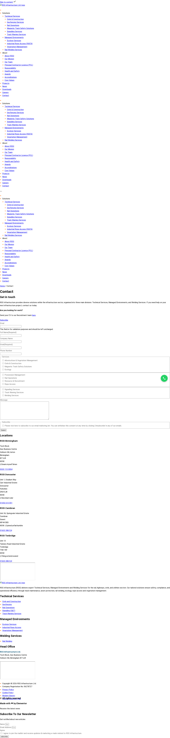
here (34, 315)
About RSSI (9, 56)
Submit (3, 430)
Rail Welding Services (13, 50)
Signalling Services (14, 31)
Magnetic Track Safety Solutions (20, 28)
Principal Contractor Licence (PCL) (19, 65)
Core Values (9, 80)
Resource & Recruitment (15, 381)
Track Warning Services (16, 34)
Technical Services (12, 16)
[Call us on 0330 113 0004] (164, 378)
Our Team (8, 62)
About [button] (4, 238)
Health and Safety (12, 71)
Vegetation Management (17, 47)
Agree (2, 730)
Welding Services (12, 395)
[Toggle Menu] (1, 191)
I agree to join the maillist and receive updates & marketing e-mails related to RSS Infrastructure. (42, 733)
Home (2, 286)
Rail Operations (13, 25)
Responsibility (10, 68)
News (4, 86)
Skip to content (6, 2)
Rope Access (10, 384)
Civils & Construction (15, 19)
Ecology (8, 369)
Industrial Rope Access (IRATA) (19, 44)
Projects (5, 83)
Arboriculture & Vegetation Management (21, 360)
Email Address (6, 727)
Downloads (6, 89)
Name (2, 724)
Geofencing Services (15, 22)
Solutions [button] (6, 199)
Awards (8, 74)
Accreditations (11, 77)
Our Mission (9, 59)
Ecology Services (14, 41)
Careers (5, 92)
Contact (5, 95)
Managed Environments (14, 37)
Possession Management (15, 375)
